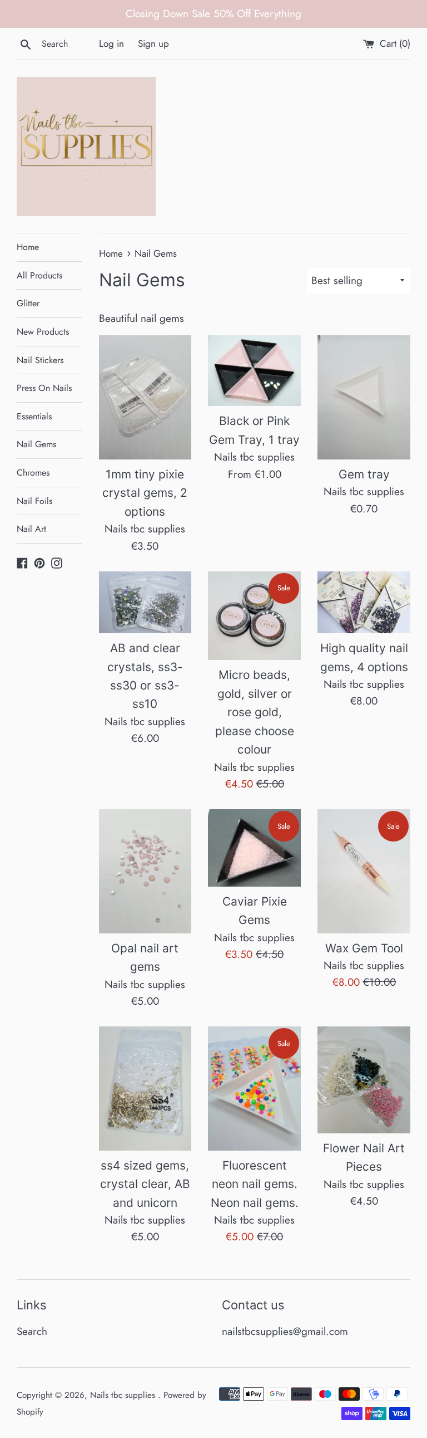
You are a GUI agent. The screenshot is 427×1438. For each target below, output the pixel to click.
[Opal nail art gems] (145, 871)
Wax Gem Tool (364, 948)
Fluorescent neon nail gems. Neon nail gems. (255, 1184)
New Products (43, 331)
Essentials (34, 416)
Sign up (153, 43)
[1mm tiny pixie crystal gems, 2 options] (145, 397)
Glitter (28, 303)
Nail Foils (34, 501)
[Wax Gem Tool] (363, 871)
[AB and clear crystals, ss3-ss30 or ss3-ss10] (145, 602)
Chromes (33, 472)
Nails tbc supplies (124, 1395)
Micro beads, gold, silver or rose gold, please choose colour (254, 712)
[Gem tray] (363, 397)
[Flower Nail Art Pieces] (363, 1079)
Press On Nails (44, 387)
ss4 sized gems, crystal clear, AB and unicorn (145, 1184)
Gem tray (364, 474)
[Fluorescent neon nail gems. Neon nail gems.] (254, 1088)
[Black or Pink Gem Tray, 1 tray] (254, 370)
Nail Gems (36, 444)
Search (32, 1331)
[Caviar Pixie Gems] (254, 848)
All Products (39, 275)
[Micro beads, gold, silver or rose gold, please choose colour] (254, 615)
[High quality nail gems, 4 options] (363, 602)
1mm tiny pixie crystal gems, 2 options (144, 493)
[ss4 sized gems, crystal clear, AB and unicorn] (145, 1088)
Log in (111, 43)
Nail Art (31, 528)
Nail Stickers (40, 360)
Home (28, 247)
